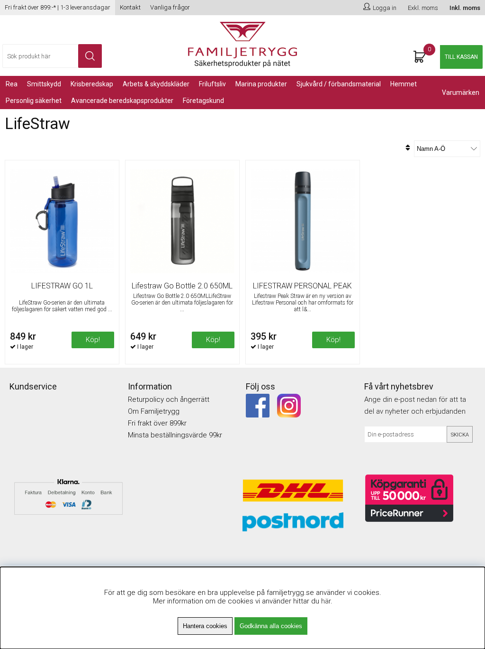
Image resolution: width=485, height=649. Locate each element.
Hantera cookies (205, 626)
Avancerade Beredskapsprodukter (122, 100)
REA (12, 84)
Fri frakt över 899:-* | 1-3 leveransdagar (57, 7)
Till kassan (461, 57)
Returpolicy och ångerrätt (168, 399)
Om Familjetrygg (154, 411)
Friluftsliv (212, 84)
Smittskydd (44, 84)
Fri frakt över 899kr (157, 423)
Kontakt (130, 7)
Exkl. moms (423, 7)
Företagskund (203, 100)
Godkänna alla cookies (271, 626)
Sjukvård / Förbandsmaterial (338, 84)
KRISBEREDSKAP (92, 84)
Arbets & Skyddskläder (156, 84)
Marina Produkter (261, 84)
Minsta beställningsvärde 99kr (175, 435)
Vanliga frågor (170, 7)
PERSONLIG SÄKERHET (34, 100)
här (326, 601)
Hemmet (403, 84)
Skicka (460, 435)
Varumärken (460, 92)
